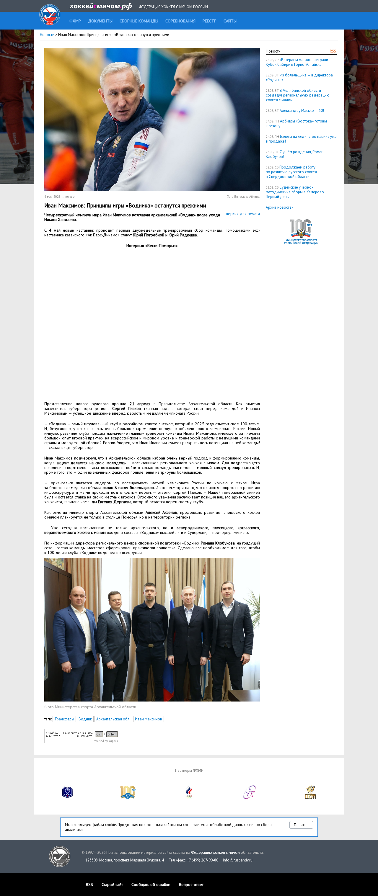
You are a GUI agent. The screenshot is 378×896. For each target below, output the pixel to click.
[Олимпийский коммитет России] (189, 797)
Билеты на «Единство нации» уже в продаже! (301, 139)
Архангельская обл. (113, 719)
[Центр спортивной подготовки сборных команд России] (310, 797)
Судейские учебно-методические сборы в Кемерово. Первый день (295, 192)
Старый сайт (112, 884)
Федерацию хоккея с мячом (215, 852)
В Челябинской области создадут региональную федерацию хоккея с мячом (298, 95)
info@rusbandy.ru (237, 860)
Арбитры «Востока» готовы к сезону (296, 123)
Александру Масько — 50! (302, 110)
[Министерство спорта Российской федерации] (128, 797)
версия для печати (243, 213)
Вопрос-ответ (191, 884)
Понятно (301, 825)
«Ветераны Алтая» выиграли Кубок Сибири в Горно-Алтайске (297, 62)
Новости (47, 34)
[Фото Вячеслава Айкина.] (152, 189)
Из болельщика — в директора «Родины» (299, 77)
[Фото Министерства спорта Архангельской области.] (152, 700)
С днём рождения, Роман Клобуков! (294, 154)
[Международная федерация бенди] (67, 797)
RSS (333, 51)
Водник (85, 719)
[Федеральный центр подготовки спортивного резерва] (250, 797)
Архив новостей (280, 207)
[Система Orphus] (82, 741)
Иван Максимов (148, 719)
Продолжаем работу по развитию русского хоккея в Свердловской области (291, 172)
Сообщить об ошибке (150, 884)
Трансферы (64, 719)
